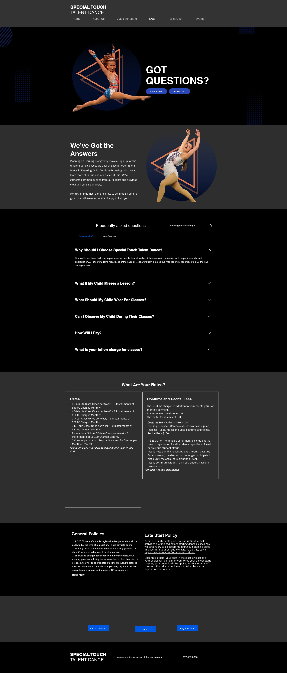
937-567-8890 (190, 657)
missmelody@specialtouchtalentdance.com (139, 657)
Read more (78, 574)
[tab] (87, 236)
